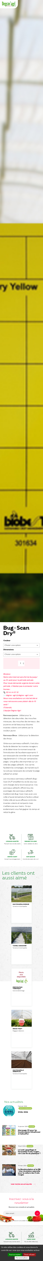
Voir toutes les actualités (21, 1184)
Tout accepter (15, 1255)
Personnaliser (22, 1258)
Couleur (6, 641)
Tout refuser (29, 1255)
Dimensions (8, 650)
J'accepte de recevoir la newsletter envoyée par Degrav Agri (23, 1220)
